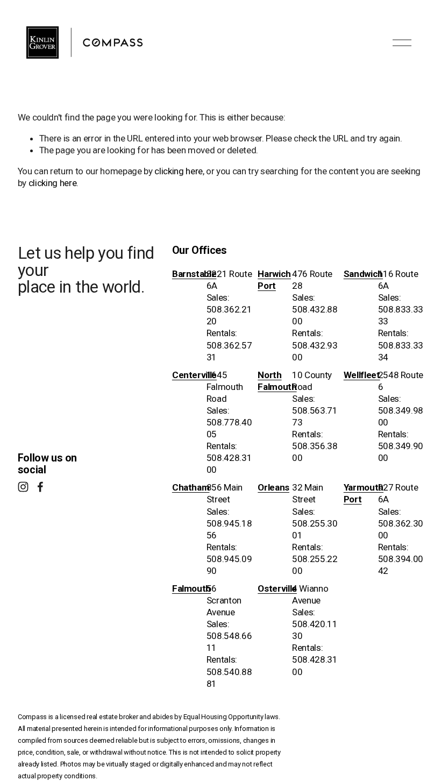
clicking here (178, 171)
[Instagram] (23, 486)
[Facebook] (40, 486)
